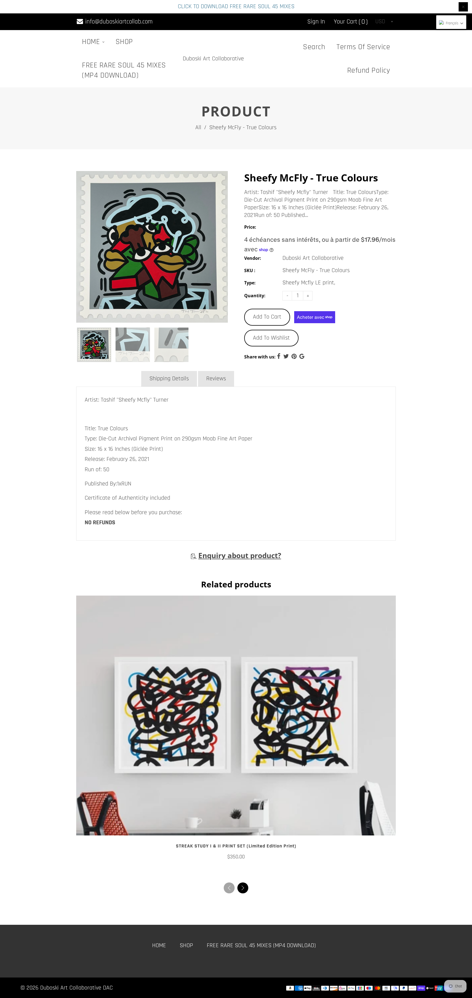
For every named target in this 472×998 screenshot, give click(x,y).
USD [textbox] (380, 21)
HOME (92, 42)
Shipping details (169, 378)
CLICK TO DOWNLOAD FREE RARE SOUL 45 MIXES (236, 6)
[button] (242, 887)
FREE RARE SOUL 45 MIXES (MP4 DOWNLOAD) (124, 70)
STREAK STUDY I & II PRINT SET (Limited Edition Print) (236, 846)
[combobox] (384, 21)
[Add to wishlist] (236, 829)
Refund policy (368, 70)
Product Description (108, 378)
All (198, 127)
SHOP (124, 42)
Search (314, 47)
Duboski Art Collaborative (213, 59)
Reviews (216, 378)
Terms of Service (363, 47)
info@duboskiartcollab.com (118, 22)
